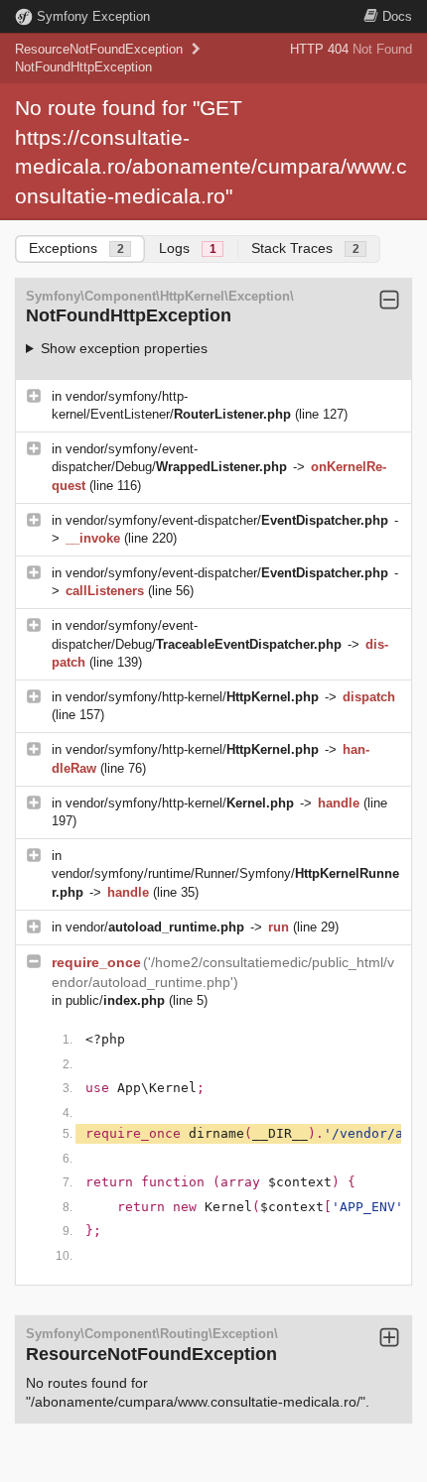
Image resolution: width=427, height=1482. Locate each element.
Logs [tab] (187, 248)
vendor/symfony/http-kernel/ (192, 696)
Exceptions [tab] (76, 248)
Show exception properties (124, 348)
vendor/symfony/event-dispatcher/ (227, 520)
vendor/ (155, 927)
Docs (397, 16)
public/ (115, 1000)
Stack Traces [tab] (305, 248)
